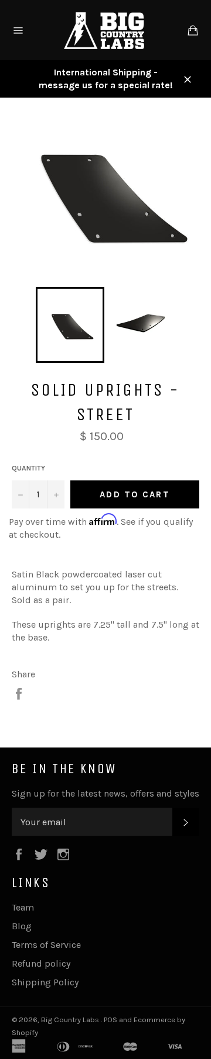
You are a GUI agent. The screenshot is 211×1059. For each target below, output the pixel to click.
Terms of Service (46, 944)
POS (110, 1019)
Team (23, 907)
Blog (22, 926)
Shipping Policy (45, 982)
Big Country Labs (71, 1019)
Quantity (28, 468)
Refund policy (41, 963)
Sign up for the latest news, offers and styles (105, 793)
